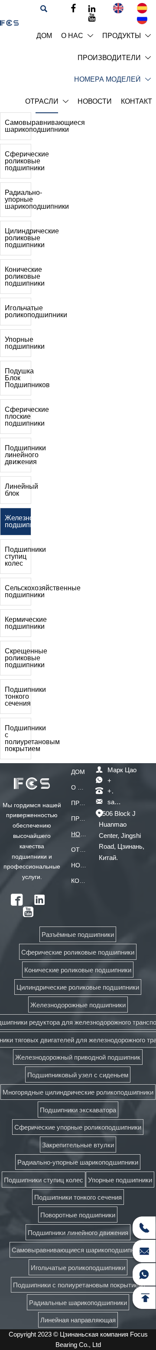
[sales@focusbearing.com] (144, 1251)
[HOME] (9, 23)
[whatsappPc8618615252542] (144, 1274)
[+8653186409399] (144, 1227)
